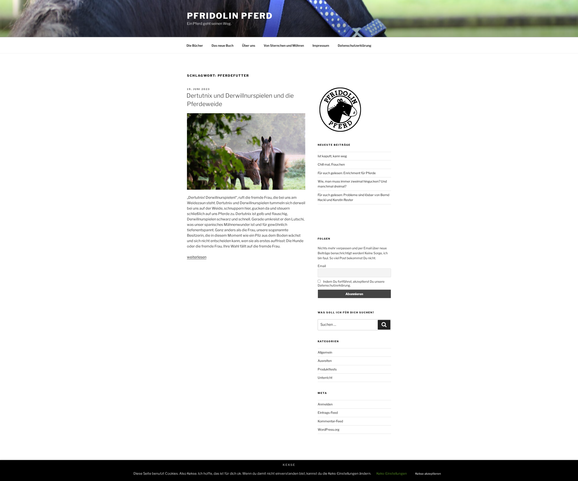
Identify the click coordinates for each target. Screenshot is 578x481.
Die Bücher (194, 45)
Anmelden (325, 404)
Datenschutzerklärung (354, 45)
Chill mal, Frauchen (331, 164)
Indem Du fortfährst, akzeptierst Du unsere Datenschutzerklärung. (351, 283)
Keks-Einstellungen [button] (391, 474)
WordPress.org (328, 429)
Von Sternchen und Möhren (284, 45)
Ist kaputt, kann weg (332, 156)
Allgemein (325, 352)
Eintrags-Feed (328, 412)
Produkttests (327, 369)
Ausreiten (325, 361)
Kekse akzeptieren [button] (428, 473)
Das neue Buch (222, 45)
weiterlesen (196, 257)
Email (322, 266)
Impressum (320, 45)
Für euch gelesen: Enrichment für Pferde (347, 173)
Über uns (248, 45)
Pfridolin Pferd (230, 16)
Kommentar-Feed (330, 421)
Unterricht (325, 377)
